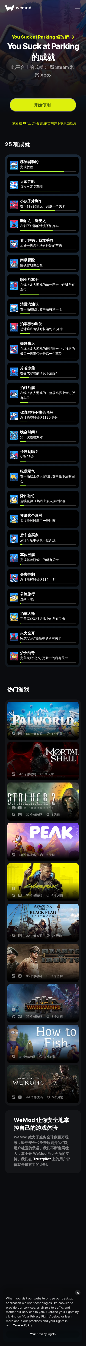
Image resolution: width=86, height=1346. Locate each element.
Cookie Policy (22, 1325)
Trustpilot (42, 1159)
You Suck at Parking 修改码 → (43, 37)
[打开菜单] (77, 8)
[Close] (77, 1292)
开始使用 (42, 105)
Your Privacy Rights (42, 1334)
